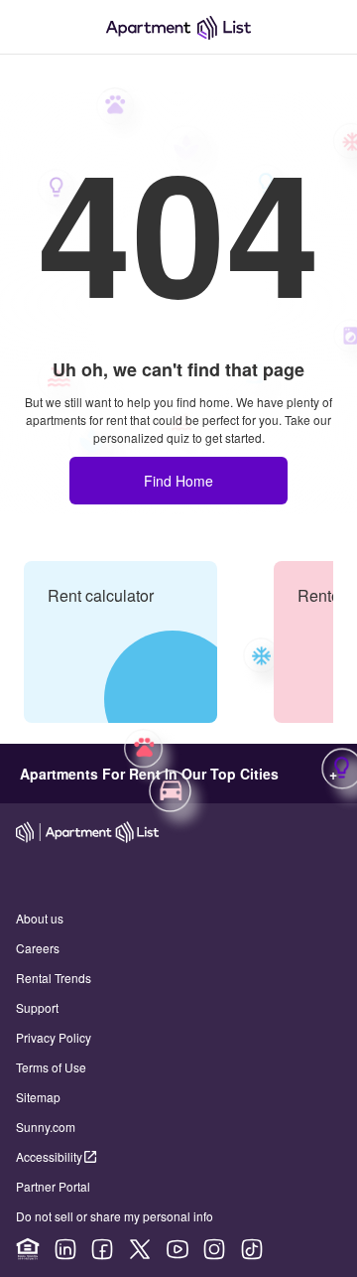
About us (39, 918)
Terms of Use (51, 1067)
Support (37, 1007)
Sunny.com (45, 1126)
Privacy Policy (53, 1037)
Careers (38, 947)
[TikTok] (252, 1249)
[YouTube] (177, 1249)
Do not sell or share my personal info (114, 1215)
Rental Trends (53, 977)
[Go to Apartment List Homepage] (178, 27)
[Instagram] (214, 1249)
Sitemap (38, 1096)
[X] (140, 1249)
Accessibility (49, 1156)
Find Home (178, 481)
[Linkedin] (65, 1249)
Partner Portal (53, 1186)
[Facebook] (102, 1249)
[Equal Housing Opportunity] (28, 1249)
